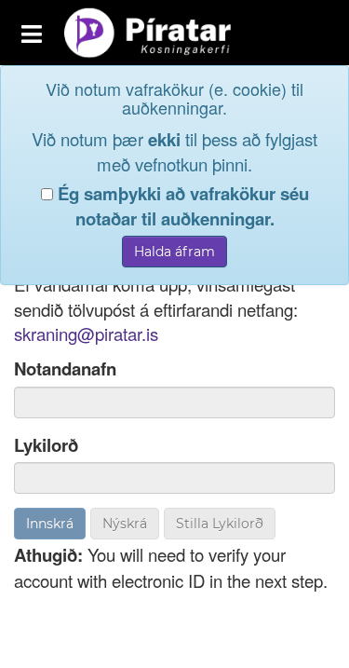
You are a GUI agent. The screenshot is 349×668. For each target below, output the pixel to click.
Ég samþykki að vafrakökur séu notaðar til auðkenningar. (181, 206)
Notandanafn (65, 369)
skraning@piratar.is (86, 333)
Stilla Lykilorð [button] (219, 523)
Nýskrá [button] (124, 523)
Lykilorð (46, 445)
